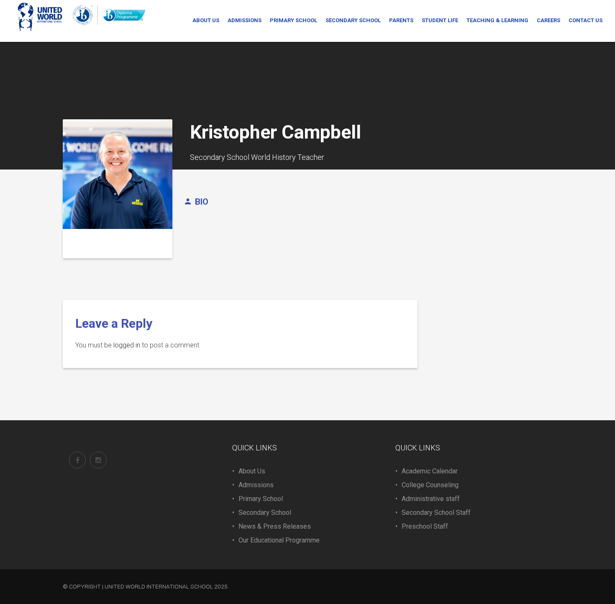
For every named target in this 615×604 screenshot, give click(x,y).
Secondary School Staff (436, 513)
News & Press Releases (274, 526)
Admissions (256, 485)
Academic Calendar (430, 471)
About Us (251, 471)
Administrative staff (431, 499)
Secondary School (264, 513)
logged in (126, 345)
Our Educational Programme (279, 540)
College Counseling (430, 485)
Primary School (260, 499)
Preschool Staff (425, 526)
